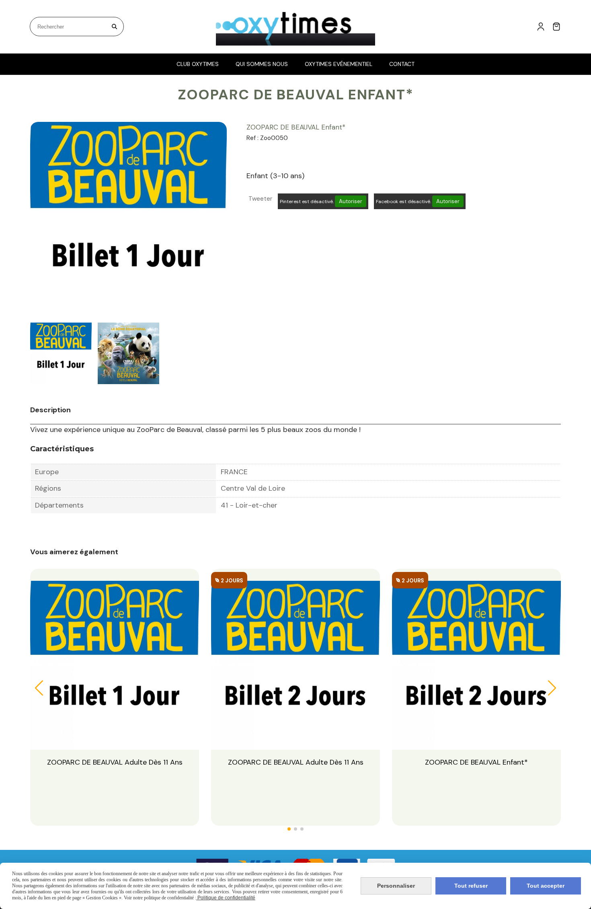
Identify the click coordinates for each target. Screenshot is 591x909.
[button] (289, 829)
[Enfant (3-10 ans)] (476, 664)
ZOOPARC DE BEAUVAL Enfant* (476, 762)
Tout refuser (471, 885)
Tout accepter (545, 885)
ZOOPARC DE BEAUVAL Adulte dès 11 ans (115, 762)
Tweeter (260, 199)
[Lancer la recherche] (114, 27)
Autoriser (350, 201)
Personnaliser (396, 885)
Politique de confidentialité (225, 898)
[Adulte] (295, 664)
